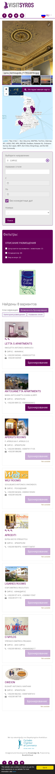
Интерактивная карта (38, 89)
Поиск (10, 220)
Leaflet (5, 141)
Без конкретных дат (21, 200)
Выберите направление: (17, 155)
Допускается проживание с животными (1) (25, 248)
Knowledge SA (33, 753)
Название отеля (13, 166)
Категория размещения (14, 314)
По (6, 189)
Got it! (45, 767)
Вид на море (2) (14, 257)
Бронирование (38, 362)
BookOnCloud (27, 755)
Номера (9, 207)
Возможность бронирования (34, 310)
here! (14, 771)
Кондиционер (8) (15, 253)
